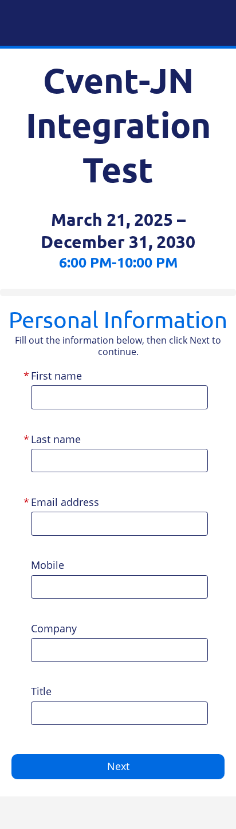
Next (118, 766)
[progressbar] (118, 292)
